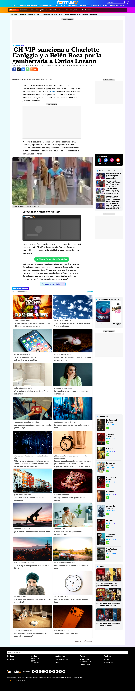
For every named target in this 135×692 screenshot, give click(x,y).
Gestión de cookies (58, 677)
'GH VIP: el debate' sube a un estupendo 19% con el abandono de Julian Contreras (113, 206)
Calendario (35, 658)
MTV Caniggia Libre (118, 324)
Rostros (107, 656)
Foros (106, 5)
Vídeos (56, 5)
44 (35, 69)
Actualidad (31, 14)
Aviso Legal (20, 677)
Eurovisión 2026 (85, 661)
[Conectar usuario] (127, 2)
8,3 (108, 428)
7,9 (108, 557)
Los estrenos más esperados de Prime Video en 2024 (108, 604)
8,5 (108, 485)
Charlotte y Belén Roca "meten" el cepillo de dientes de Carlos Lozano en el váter (113, 198)
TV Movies (35, 662)
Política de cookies (45, 677)
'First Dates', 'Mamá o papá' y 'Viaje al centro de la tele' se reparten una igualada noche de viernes (51, 10)
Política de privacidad (32, 677)
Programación (45, 5)
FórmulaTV (15, 14)
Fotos (64, 5)
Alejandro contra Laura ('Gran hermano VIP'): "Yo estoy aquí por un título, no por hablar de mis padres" (113, 183)
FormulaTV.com (11, 681)
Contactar (76, 677)
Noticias (15, 5)
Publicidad (68, 677)
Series (23, 5)
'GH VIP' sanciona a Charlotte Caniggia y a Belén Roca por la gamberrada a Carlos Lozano (67, 14)
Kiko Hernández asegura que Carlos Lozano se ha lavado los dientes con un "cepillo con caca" (113, 191)
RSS (81, 677)
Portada (10, 656)
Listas (33, 660)
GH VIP (52, 91)
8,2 (108, 514)
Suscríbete (108, 663)
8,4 (108, 455)
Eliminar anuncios (68, 19)
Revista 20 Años (117, 5)
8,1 (107, 498)
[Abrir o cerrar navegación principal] (7, 2)
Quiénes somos (11, 677)
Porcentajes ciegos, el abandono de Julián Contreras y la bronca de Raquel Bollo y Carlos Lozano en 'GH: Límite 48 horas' (113, 176)
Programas (73, 5)
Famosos (97, 5)
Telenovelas (86, 5)
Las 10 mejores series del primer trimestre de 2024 (107, 584)
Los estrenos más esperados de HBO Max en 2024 (108, 624)
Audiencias (32, 5)
